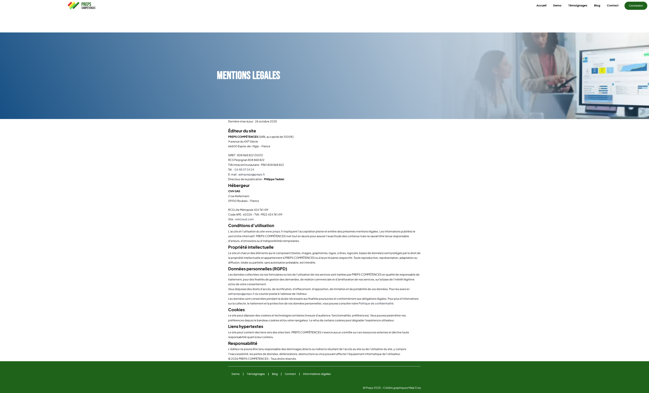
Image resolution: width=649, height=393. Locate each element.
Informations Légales (317, 374)
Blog (597, 5)
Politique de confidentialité (376, 303)
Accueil (541, 5)
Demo (557, 5)
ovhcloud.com (244, 219)
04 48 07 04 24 (244, 169)
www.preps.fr (274, 231)
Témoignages (577, 5)
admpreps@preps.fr (251, 174)
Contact (613, 5)
